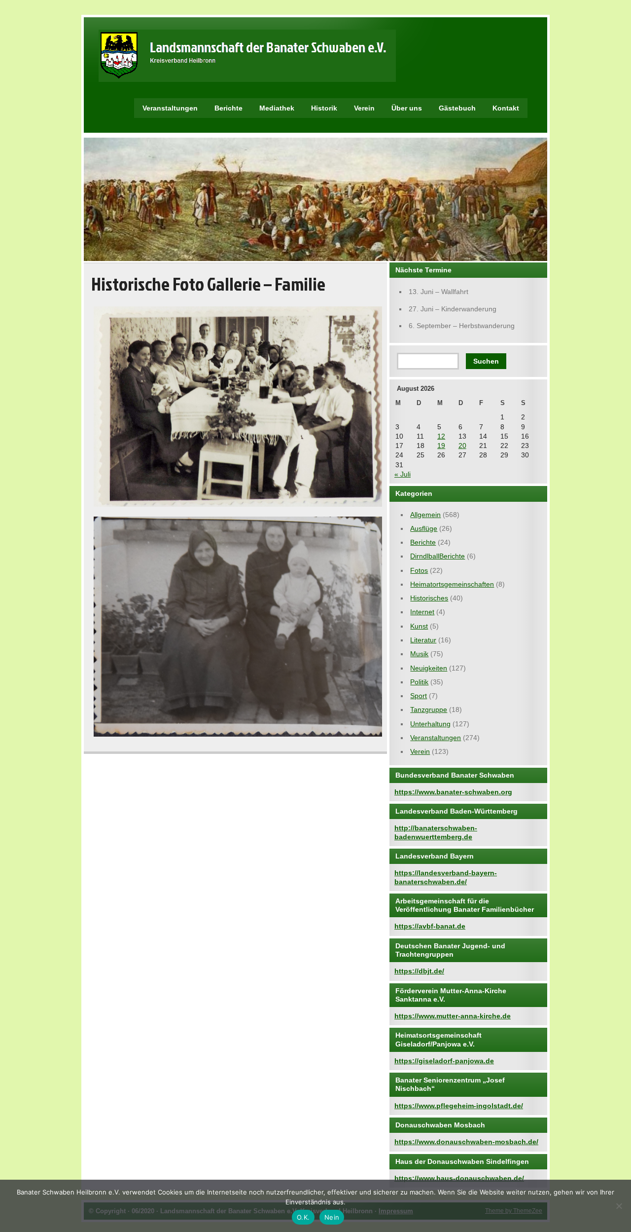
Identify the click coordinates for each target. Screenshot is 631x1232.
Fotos (419, 570)
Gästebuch (457, 108)
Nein (331, 1217)
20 (462, 445)
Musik (419, 654)
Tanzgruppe (428, 709)
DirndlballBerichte (437, 556)
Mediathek (276, 108)
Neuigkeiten (428, 668)
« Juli (402, 474)
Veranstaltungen (170, 108)
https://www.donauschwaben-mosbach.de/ (466, 1142)
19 (441, 445)
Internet (422, 612)
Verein (364, 108)
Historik (324, 108)
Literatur (423, 640)
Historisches (429, 598)
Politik (419, 682)
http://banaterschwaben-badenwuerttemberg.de (435, 832)
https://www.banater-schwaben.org (453, 792)
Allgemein (425, 515)
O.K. (303, 1217)
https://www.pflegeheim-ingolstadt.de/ (458, 1106)
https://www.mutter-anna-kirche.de (452, 1016)
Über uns (406, 108)
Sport (418, 696)
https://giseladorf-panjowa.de (444, 1061)
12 (441, 436)
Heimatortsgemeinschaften (452, 584)
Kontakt (505, 108)
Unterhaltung (430, 724)
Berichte (228, 108)
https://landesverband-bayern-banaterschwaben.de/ (445, 877)
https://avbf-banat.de (429, 926)
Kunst (419, 626)
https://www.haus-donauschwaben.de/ (459, 1178)
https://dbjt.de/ (419, 971)
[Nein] (619, 1206)
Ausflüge (423, 528)
